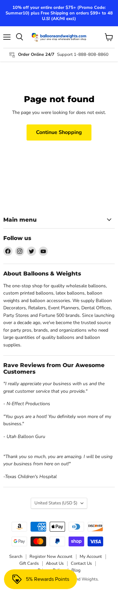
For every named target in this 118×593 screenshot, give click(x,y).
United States (55, 503)
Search (15, 557)
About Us (55, 563)
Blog (76, 570)
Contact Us (81, 563)
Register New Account (51, 557)
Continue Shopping (59, 132)
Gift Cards (29, 563)
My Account (91, 557)
